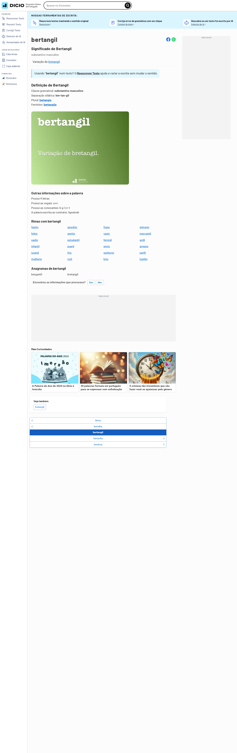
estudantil (73, 240)
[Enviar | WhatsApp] (174, 39)
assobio (72, 227)
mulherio (36, 259)
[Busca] (128, 5)
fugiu (107, 227)
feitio (34, 233)
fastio (34, 227)
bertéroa (98, 444)
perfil (143, 252)
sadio (34, 240)
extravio (144, 227)
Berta (98, 420)
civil (69, 259)
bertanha (98, 438)
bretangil (54, 61)
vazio (107, 233)
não (100, 282)
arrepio (144, 246)
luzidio (144, 259)
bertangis (45, 100)
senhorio (109, 252)
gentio (71, 233)
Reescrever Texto (88, 73)
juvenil (35, 252)
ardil (142, 240)
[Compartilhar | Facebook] (168, 39)
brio (106, 259)
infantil (35, 246)
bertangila (50, 104)
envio (107, 246)
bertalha (98, 426)
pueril (70, 246)
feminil (108, 240)
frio (69, 252)
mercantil (145, 233)
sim (91, 282)
